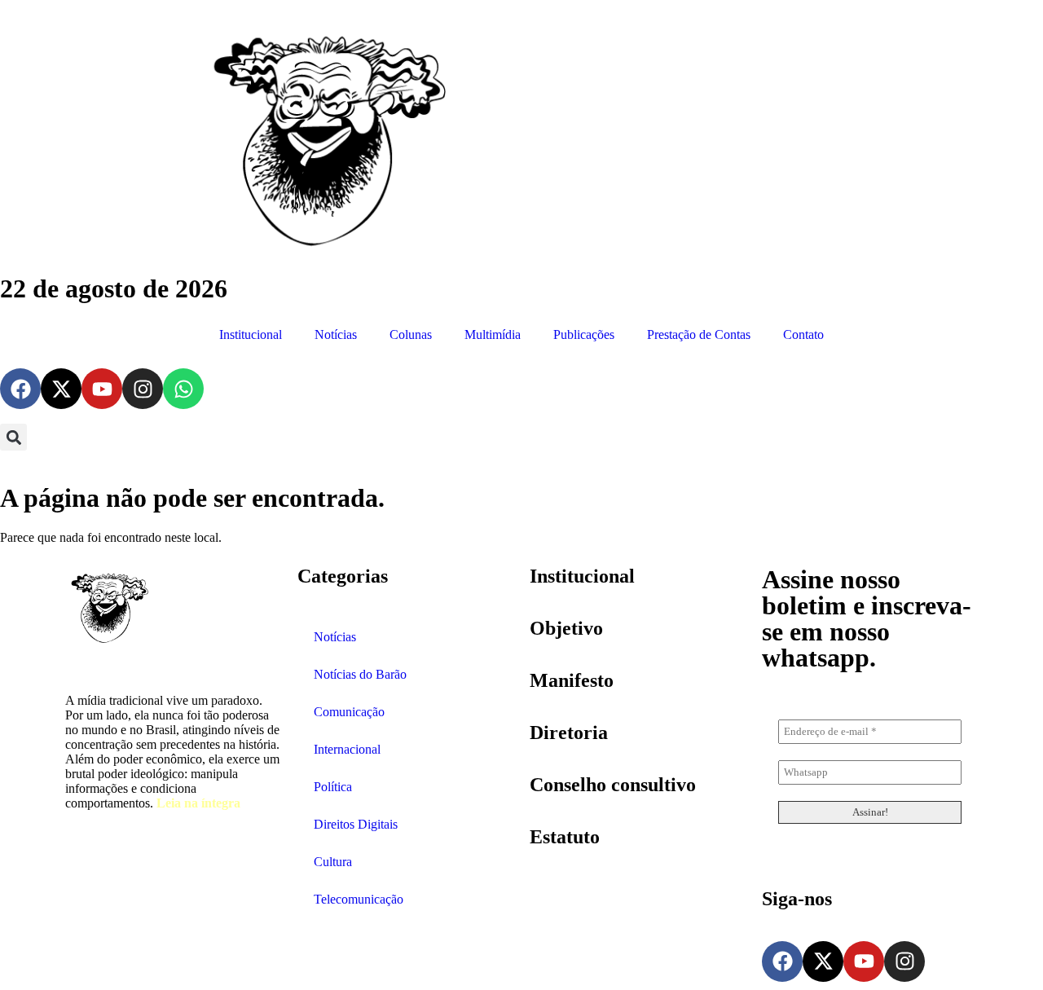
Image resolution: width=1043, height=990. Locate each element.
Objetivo (566, 628)
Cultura (333, 862)
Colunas (410, 334)
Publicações (583, 334)
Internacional (347, 749)
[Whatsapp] (183, 388)
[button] (13, 437)
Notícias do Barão (360, 674)
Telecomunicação (358, 899)
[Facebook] (20, 388)
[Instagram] (142, 388)
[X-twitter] (61, 388)
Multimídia (492, 334)
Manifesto (572, 680)
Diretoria (569, 732)
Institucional (250, 334)
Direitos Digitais (356, 824)
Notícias (336, 334)
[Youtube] (101, 388)
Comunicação (349, 712)
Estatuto (565, 836)
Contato (803, 334)
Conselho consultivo (613, 784)
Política (333, 787)
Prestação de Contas (698, 334)
